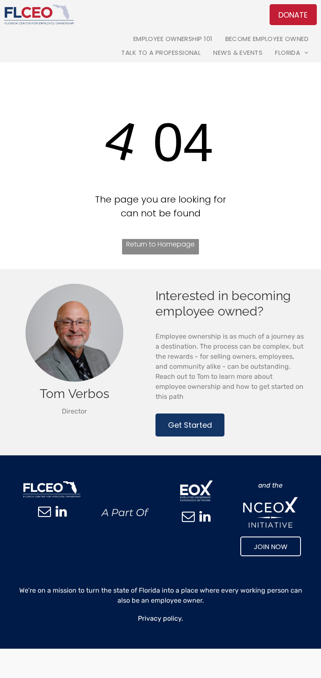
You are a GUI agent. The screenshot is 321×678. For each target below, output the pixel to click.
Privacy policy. (160, 618)
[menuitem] (173, 39)
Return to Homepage (160, 244)
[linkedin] (61, 512)
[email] (44, 512)
